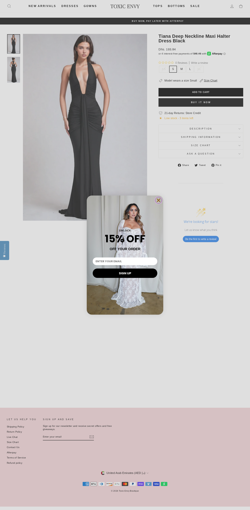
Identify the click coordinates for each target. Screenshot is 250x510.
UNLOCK (125, 230)
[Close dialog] (158, 200)
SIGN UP (125, 273)
